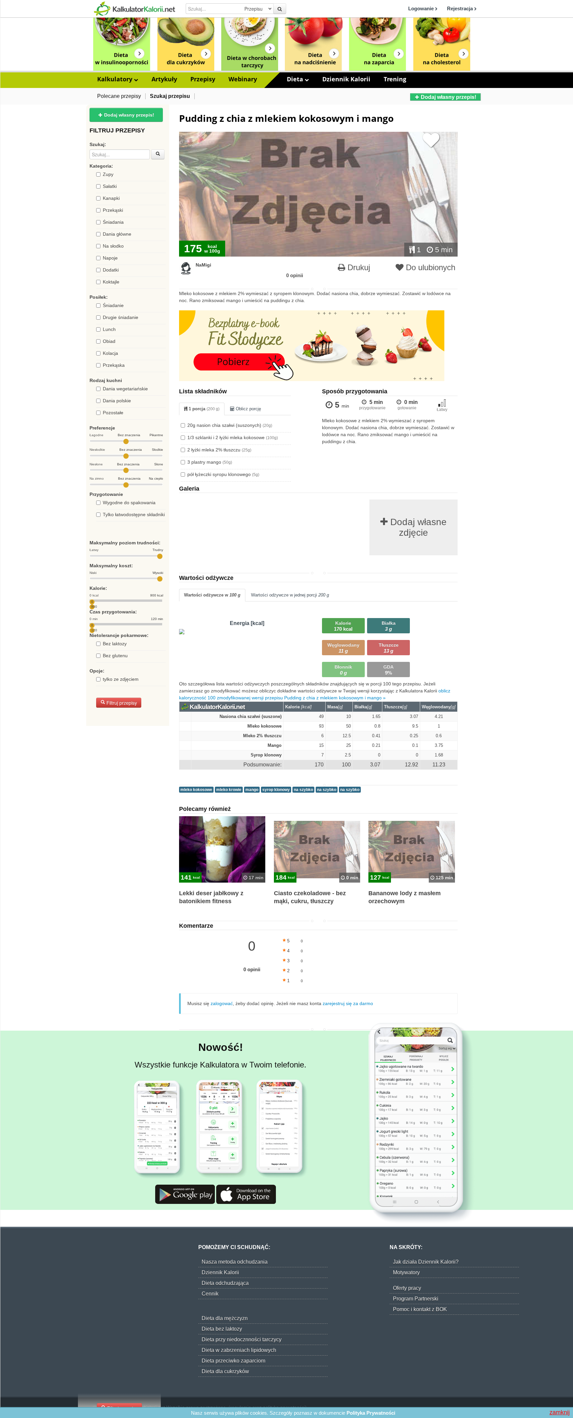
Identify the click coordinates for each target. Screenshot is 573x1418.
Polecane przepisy (119, 96)
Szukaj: (98, 144)
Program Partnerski (415, 1298)
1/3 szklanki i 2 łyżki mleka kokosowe (232, 437)
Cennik (210, 1294)
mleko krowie (228, 789)
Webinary (242, 79)
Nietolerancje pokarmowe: (119, 635)
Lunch (109, 329)
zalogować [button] (222, 1003)
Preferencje (102, 428)
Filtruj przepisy (121, 702)
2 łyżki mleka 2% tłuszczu (219, 449)
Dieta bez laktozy (222, 1329)
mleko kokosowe (196, 789)
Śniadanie (113, 305)
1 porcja (203, 408)
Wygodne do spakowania (129, 502)
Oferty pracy (407, 1288)
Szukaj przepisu (170, 96)
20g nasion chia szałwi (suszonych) (229, 425)
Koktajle (111, 281)
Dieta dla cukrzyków (225, 1371)
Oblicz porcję (247, 408)
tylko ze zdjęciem (121, 679)
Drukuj (357, 267)
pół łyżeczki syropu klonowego (223, 474)
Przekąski (113, 210)
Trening (395, 79)
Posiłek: (99, 297)
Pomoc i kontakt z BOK (420, 1309)
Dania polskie (117, 400)
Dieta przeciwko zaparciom (233, 1361)
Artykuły (164, 79)
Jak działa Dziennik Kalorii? (426, 1262)
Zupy (108, 174)
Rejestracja (460, 8)
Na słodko (113, 246)
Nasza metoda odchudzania (235, 1262)
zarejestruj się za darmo (348, 1003)
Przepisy (202, 79)
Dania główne (117, 234)
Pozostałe (113, 412)
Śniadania (113, 222)
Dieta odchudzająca (225, 1283)
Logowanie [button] (421, 8)
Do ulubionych (429, 267)
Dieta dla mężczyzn (225, 1318)
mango (251, 789)
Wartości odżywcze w (212, 594)
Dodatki (111, 270)
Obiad (109, 341)
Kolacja (110, 353)
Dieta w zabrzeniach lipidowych (239, 1350)
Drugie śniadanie (120, 317)
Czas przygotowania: (113, 611)
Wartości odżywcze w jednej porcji (290, 594)
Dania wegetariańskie (125, 388)
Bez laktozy (115, 643)
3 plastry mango (209, 462)
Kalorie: (98, 588)
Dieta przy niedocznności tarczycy (242, 1339)
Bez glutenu (115, 655)
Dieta (296, 79)
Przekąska (114, 365)
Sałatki (110, 186)
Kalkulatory (115, 79)
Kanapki (111, 198)
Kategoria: (101, 166)
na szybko (303, 789)
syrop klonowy (276, 789)
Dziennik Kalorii (346, 79)
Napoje (110, 258)
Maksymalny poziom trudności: (125, 542)
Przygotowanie (106, 494)
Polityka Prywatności (371, 1413)
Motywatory (406, 1272)
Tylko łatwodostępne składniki (134, 514)
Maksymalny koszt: (111, 565)
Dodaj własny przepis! (447, 97)
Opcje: (97, 670)
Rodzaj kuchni (106, 380)
